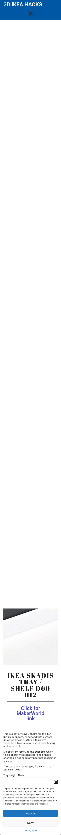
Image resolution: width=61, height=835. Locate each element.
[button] (56, 782)
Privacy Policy (30, 830)
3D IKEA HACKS (23, 4)
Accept (30, 813)
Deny (30, 822)
